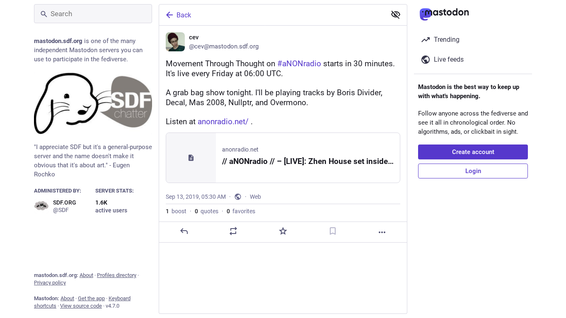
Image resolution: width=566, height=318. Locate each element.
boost (176, 211)
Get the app (91, 298)
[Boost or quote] (233, 231)
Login (473, 171)
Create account (473, 152)
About (86, 275)
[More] (382, 232)
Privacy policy (50, 282)
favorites (241, 211)
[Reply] (184, 231)
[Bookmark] (333, 231)
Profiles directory (116, 275)
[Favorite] (283, 231)
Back (184, 15)
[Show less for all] (396, 14)
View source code (81, 306)
